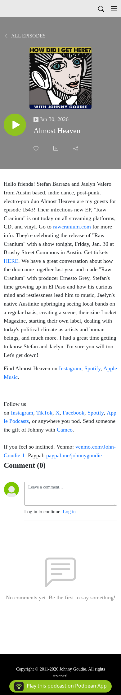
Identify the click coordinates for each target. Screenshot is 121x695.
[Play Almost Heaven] (15, 125)
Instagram (70, 368)
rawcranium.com (72, 227)
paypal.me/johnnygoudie (74, 455)
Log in (69, 511)
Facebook (73, 413)
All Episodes (28, 35)
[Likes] (36, 148)
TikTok (44, 413)
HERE (11, 261)
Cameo (65, 430)
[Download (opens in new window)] (56, 148)
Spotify (92, 368)
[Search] (101, 8)
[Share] (76, 148)
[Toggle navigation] (114, 9)
